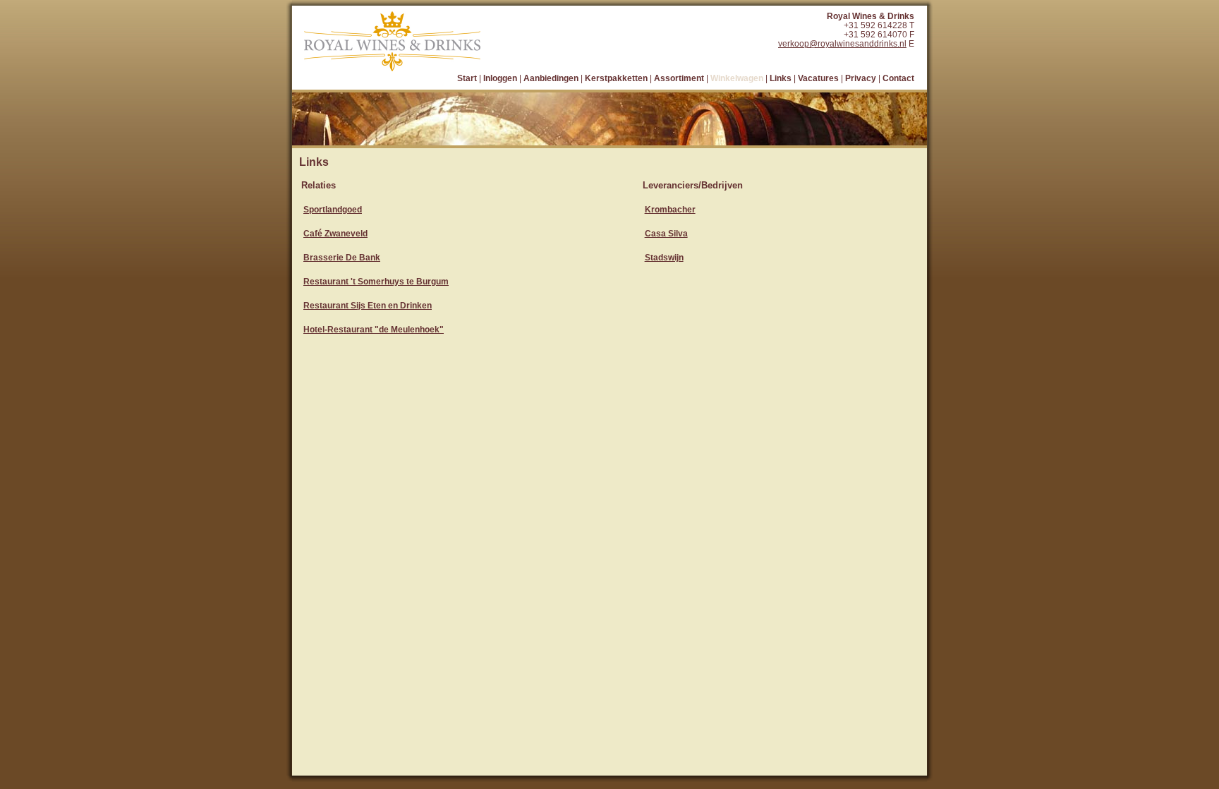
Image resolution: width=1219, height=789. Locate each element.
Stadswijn (664, 257)
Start (467, 78)
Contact (898, 78)
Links (781, 78)
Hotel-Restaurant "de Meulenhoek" (373, 329)
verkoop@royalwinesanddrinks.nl (842, 43)
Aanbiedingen (550, 78)
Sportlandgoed (332, 209)
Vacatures (818, 78)
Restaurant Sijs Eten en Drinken (367, 305)
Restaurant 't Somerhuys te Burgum (376, 281)
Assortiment (679, 78)
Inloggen (500, 78)
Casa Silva (666, 233)
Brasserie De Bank (341, 257)
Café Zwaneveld (335, 233)
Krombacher (670, 209)
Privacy (860, 78)
